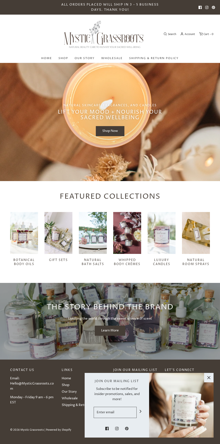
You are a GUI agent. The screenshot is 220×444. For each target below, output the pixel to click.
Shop (63, 58)
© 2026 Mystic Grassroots (27, 430)
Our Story (85, 58)
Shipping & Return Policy (154, 58)
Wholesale (112, 58)
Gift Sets (58, 260)
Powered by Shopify (58, 430)
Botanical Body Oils (24, 262)
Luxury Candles (161, 262)
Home (46, 58)
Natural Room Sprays (195, 262)
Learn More (110, 330)
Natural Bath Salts (93, 262)
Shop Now (110, 131)
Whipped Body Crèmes (127, 262)
